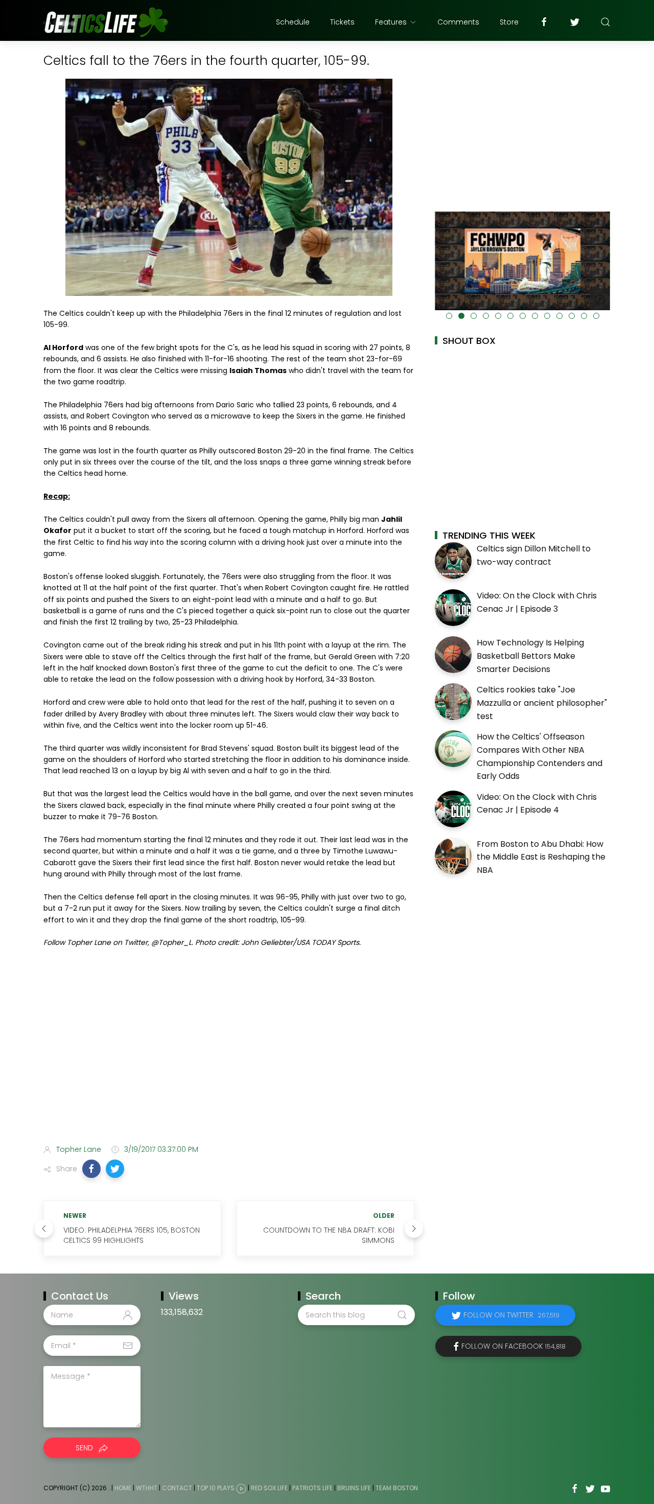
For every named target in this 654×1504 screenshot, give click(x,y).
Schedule (293, 22)
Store (509, 22)
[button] (91, 1169)
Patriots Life (312, 1488)
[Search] (605, 22)
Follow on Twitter (511, 1315)
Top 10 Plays (216, 1488)
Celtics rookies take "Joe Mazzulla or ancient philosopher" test (542, 703)
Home (122, 1488)
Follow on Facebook (513, 1346)
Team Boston (397, 1488)
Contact (177, 1488)
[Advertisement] (228, 1055)
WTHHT (146, 1488)
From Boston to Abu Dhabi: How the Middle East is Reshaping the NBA (541, 857)
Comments (458, 22)
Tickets (342, 22)
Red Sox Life (269, 1488)
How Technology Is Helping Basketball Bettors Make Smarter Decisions (530, 656)
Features (391, 22)
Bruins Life (354, 1488)
